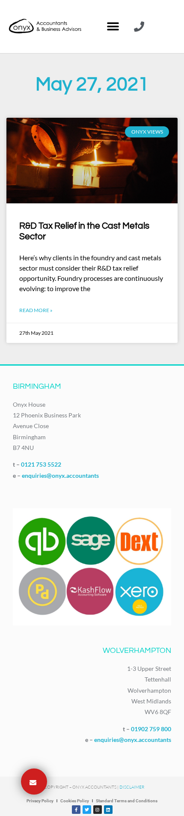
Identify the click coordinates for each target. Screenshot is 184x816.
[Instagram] (97, 809)
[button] (112, 26)
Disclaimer (131, 787)
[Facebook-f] (76, 809)
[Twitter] (87, 809)
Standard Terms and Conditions (126, 800)
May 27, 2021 (92, 84)
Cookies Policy (74, 800)
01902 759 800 (151, 729)
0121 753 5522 (41, 464)
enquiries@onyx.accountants (60, 475)
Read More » (36, 310)
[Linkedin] (108, 809)
